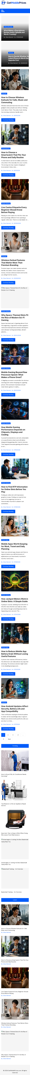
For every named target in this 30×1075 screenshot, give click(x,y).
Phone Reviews (8, 27)
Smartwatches (6, 148)
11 (3, 739)
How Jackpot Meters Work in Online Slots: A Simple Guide (14, 600)
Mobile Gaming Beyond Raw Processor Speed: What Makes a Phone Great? (14, 374)
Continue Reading (8, 120)
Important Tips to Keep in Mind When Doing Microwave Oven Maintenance (14, 834)
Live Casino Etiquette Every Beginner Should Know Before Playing (14, 210)
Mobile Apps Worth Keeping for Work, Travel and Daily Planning (14, 546)
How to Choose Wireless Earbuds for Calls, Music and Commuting (14, 100)
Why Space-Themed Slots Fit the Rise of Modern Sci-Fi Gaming (14, 317)
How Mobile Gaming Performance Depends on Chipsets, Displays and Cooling (13, 431)
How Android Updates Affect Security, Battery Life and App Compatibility (14, 708)
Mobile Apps (5, 540)
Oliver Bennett (9, 37)
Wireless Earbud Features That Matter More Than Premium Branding (13, 262)
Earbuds (4, 93)
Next (9, 739)
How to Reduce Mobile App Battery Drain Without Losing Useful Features (14, 654)
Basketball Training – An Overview (11, 892)
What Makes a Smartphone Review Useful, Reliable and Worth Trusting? (14, 32)
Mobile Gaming (6, 203)
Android (4, 702)
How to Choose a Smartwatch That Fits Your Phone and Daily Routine (13, 155)
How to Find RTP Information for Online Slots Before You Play (14, 489)
